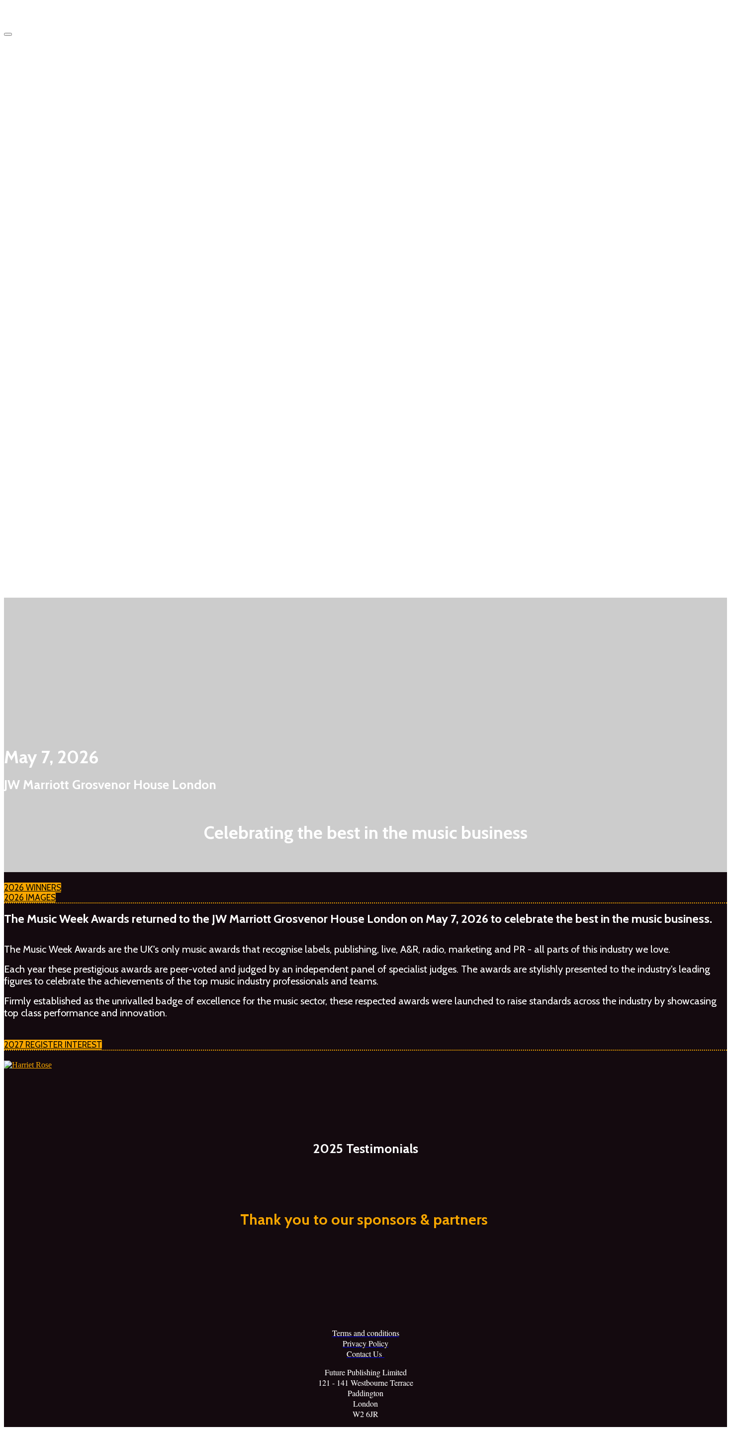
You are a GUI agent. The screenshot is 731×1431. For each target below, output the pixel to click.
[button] (32, 888)
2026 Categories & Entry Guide (97, 252)
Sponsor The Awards (79, 328)
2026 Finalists (85, 213)
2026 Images (66, 290)
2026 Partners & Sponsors (104, 405)
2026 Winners (68, 137)
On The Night (67, 443)
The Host (78, 520)
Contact (57, 558)
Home (54, 98)
